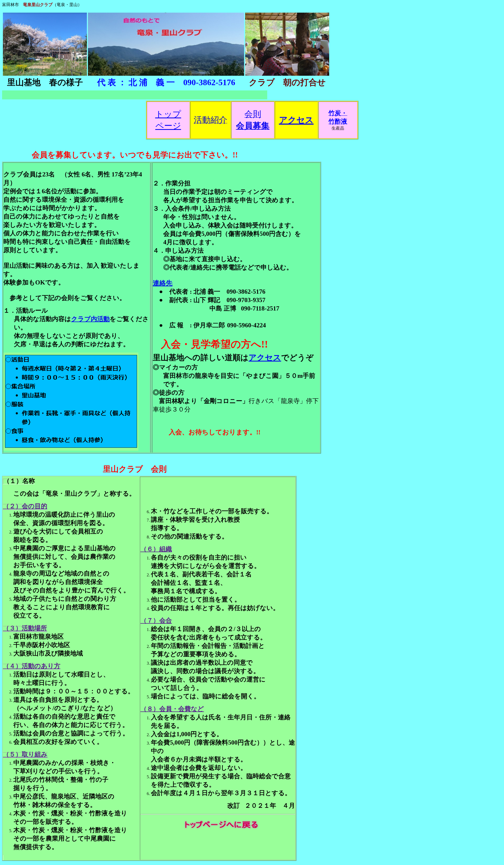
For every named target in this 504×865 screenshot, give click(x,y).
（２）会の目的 (25, 506)
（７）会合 (156, 620)
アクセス (265, 357)
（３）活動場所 (25, 628)
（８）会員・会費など (172, 708)
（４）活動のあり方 (31, 666)
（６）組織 (156, 549)
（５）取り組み (25, 754)
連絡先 (162, 283)
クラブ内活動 (90, 319)
